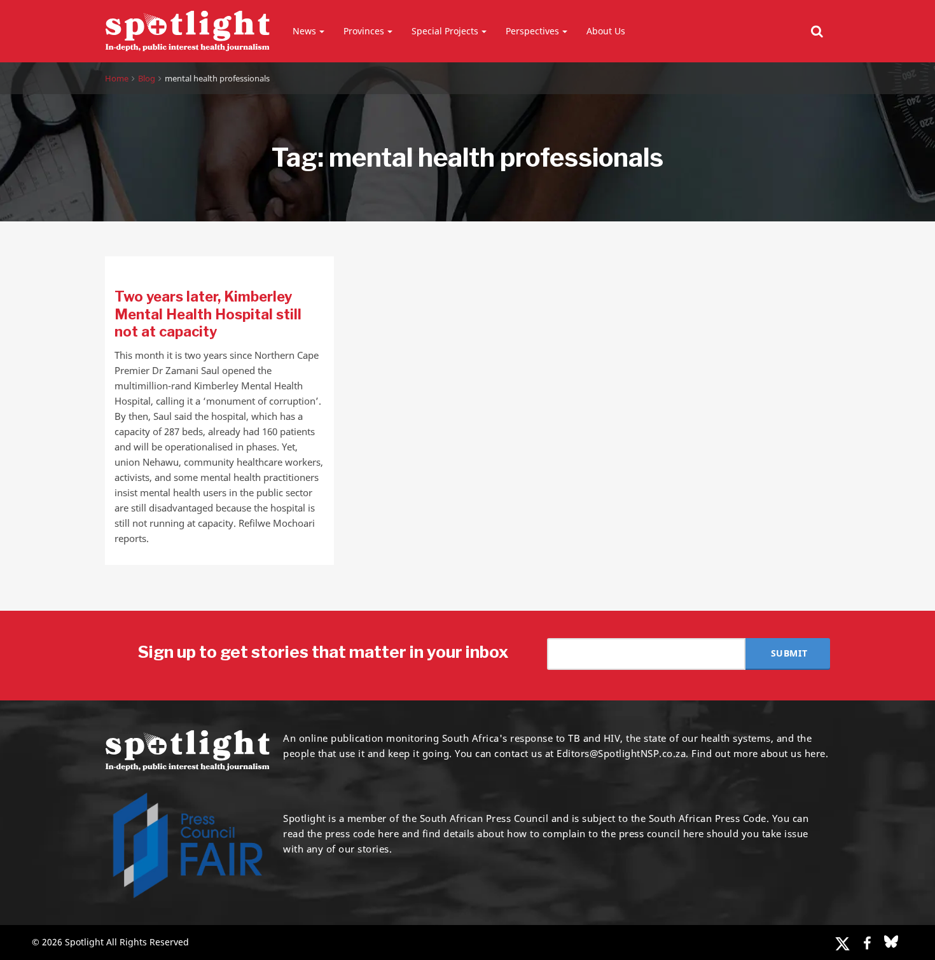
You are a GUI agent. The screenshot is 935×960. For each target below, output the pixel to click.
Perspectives (532, 31)
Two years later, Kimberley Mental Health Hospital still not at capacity (207, 314)
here (388, 833)
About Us (605, 31)
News (304, 31)
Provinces (363, 31)
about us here (793, 753)
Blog (146, 78)
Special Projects (445, 31)
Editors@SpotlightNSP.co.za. (623, 753)
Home (116, 78)
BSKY (891, 942)
